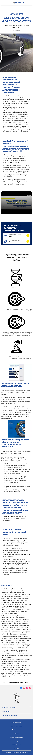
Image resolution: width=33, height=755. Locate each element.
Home (4, 682)
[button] (16, 235)
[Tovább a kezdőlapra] (18, 2)
